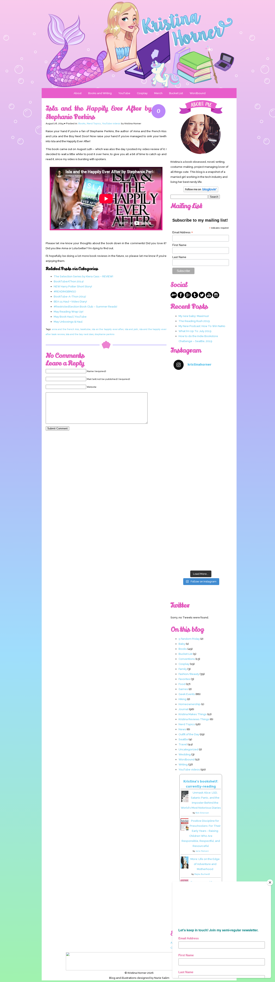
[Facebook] (181, 297)
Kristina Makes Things (193, 714)
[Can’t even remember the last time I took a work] (201, 422)
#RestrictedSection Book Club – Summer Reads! (85, 306)
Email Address (182, 232)
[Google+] (188, 297)
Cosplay (142, 93)
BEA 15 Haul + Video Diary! (70, 301)
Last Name (179, 257)
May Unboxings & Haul (68, 321)
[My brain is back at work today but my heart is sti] (201, 454)
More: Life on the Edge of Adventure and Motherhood (205, 864)
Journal (183, 709)
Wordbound (198, 93)
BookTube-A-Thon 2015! (70, 296)
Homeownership (190, 704)
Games (183, 689)
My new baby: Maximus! (194, 316)
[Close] (270, 882)
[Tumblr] (195, 297)
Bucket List (176, 93)
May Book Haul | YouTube (70, 316)
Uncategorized (188, 749)
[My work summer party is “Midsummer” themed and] (201, 519)
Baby (182, 643)
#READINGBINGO (65, 291)
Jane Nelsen (202, 851)
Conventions (187, 658)
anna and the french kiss (65, 329)
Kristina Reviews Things (194, 719)
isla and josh (131, 329)
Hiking (182, 699)
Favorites (184, 679)
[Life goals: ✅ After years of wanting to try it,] (201, 552)
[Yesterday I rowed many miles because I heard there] (201, 390)
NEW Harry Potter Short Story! (73, 286)
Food (182, 684)
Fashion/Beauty (189, 674)
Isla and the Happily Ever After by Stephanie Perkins (98, 112)
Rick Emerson (202, 813)
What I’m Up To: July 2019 (195, 331)
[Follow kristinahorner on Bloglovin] (200, 191)
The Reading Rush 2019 (194, 321)
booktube (85, 329)
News (182, 729)
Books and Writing (100, 93)
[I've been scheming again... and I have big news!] (201, 487)
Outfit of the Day (189, 734)
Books (82, 123)
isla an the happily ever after (107, 329)
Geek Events (187, 694)
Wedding (185, 754)
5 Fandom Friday (189, 638)
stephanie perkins (104, 334)
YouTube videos (111, 123)
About (78, 93)
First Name (179, 245)
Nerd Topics (94, 123)
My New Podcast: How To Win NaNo (202, 326)
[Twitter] (202, 297)
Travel (183, 744)
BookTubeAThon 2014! (69, 281)
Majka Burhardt (202, 874)
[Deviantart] (174, 297)
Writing (183, 764)
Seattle (183, 739)
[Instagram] (216, 297)
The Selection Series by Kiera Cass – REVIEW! (83, 276)
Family (183, 668)
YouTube (124, 93)
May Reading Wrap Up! (68, 311)
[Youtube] (209, 297)
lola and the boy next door (79, 334)
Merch (158, 93)
